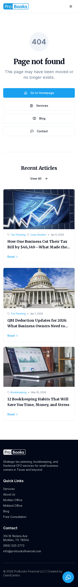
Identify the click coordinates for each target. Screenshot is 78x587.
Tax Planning (18, 234)
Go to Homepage (42, 93)
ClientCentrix (11, 575)
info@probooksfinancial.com (22, 551)
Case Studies (38, 234)
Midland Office (12, 505)
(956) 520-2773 (13, 545)
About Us (9, 494)
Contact (42, 131)
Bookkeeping (19, 392)
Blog (42, 118)
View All (35, 178)
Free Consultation (14, 516)
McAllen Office (12, 500)
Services (42, 105)
